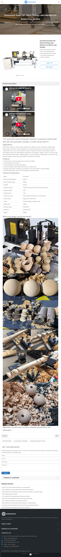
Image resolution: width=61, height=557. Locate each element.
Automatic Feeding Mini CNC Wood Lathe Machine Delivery (17, 498)
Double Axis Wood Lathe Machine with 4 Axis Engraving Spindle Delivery (20, 505)
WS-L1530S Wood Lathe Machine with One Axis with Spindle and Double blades (22, 491)
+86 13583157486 (14, 546)
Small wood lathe (7, 441)
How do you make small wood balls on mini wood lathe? (16, 487)
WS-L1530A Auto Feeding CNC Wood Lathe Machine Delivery (17, 489)
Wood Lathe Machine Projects (9, 494)
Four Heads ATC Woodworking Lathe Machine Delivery (16, 496)
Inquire (48, 63)
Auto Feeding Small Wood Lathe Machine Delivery (14, 500)
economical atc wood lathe (20, 441)
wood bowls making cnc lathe (37, 441)
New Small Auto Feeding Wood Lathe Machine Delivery (16, 507)
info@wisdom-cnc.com (13, 542)
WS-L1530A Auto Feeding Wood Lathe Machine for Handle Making (19, 503)
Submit (5, 473)
